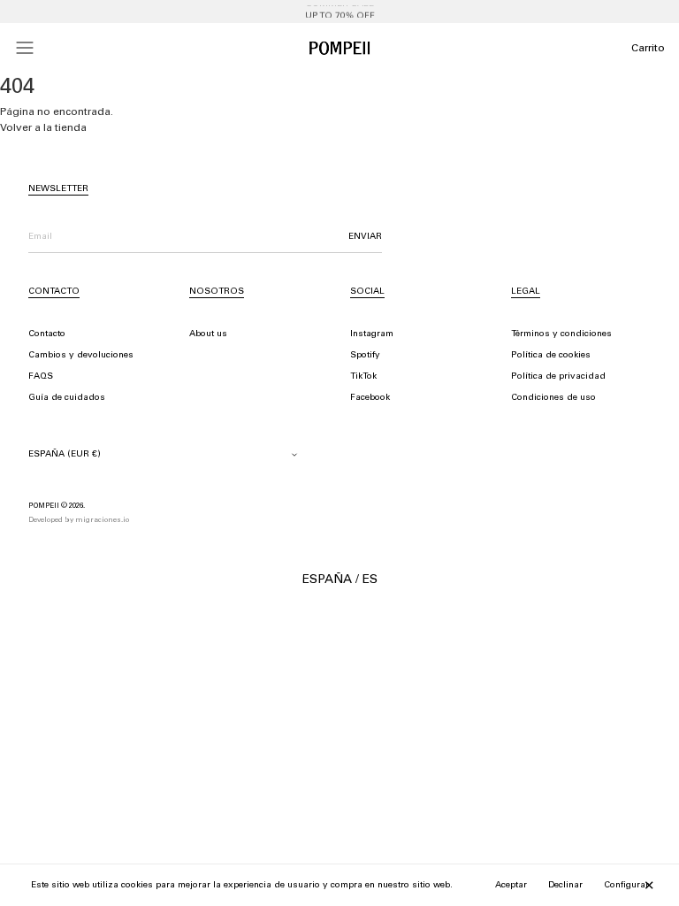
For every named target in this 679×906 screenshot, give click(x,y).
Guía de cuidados (66, 398)
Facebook (370, 398)
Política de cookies (551, 355)
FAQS (40, 376)
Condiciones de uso (553, 398)
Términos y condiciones (561, 334)
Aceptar (511, 885)
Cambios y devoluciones (81, 355)
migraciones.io (102, 520)
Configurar (626, 885)
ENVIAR (365, 237)
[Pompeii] (339, 48)
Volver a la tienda (43, 128)
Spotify (365, 355)
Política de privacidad (558, 376)
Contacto (46, 334)
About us (208, 334)
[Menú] (24, 47)
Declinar (565, 885)
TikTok (363, 376)
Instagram (371, 334)
